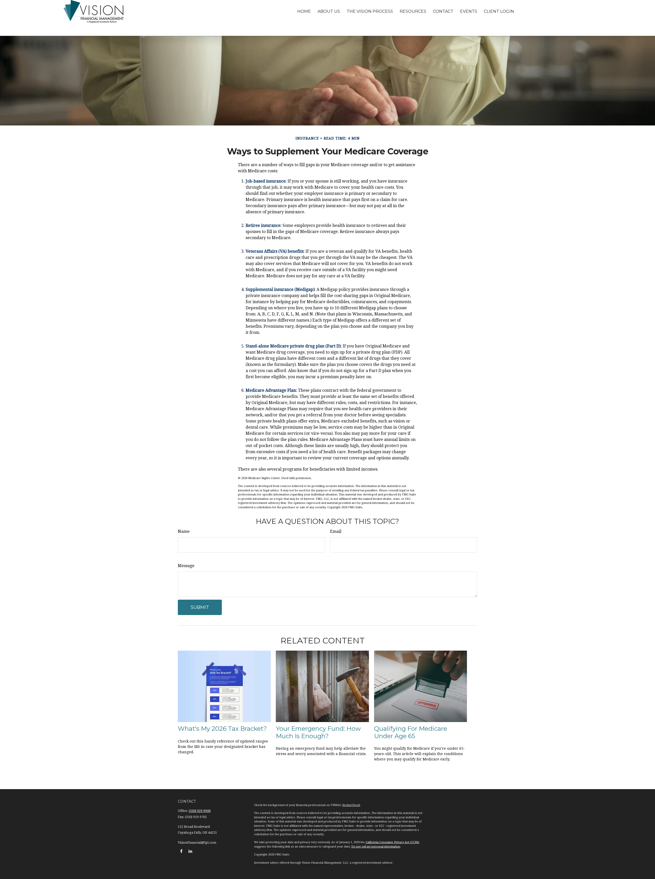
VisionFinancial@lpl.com (197, 842)
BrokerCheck (351, 805)
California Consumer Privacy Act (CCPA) (392, 842)
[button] (304, 11)
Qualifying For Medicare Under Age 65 (410, 732)
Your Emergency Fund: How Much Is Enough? (318, 732)
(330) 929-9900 (200, 811)
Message (186, 565)
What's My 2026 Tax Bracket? (222, 728)
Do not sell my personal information (375, 846)
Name (184, 531)
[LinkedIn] (190, 851)
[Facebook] (181, 851)
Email (335, 531)
